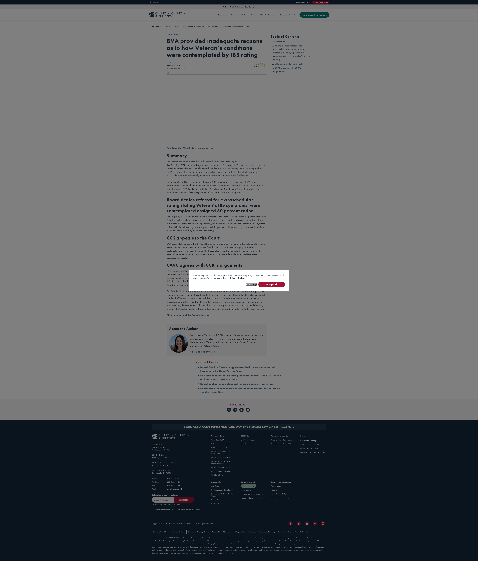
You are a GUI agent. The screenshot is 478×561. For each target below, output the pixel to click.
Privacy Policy (237, 278)
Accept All (271, 284)
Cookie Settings (251, 284)
